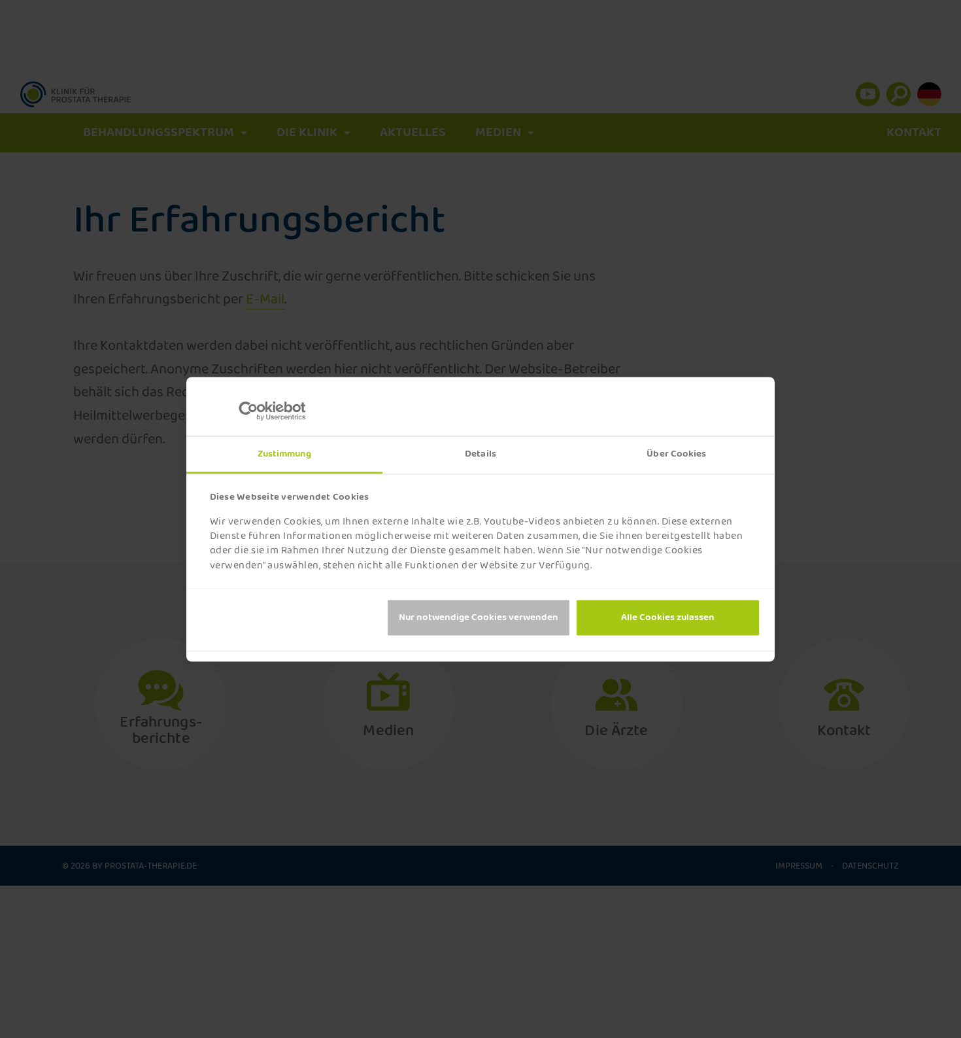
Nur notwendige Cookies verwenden (478, 617)
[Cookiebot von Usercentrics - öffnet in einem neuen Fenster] (258, 411)
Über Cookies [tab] (676, 454)
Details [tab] (480, 454)
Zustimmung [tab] (285, 454)
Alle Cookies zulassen (668, 617)
